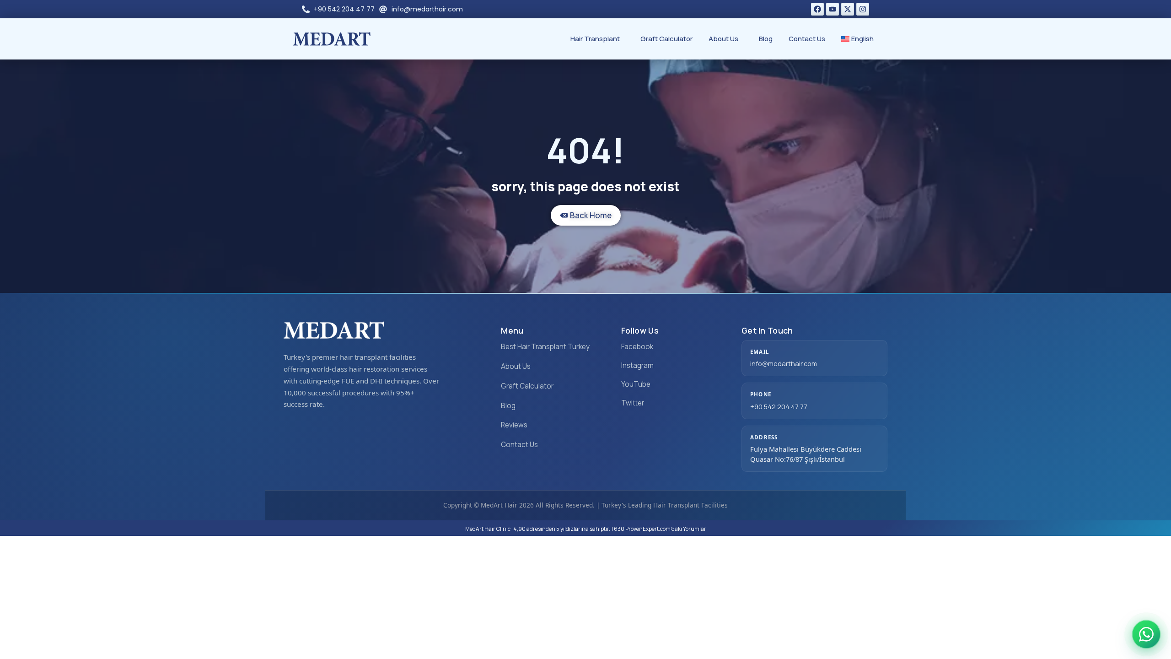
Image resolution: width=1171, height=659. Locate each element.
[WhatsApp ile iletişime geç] (1146, 634)
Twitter (632, 403)
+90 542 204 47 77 (778, 406)
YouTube (635, 384)
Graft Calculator (666, 38)
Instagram (637, 365)
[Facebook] (817, 9)
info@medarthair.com (783, 363)
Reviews (514, 425)
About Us (723, 38)
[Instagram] (862, 9)
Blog (766, 38)
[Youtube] (832, 9)
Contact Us (807, 38)
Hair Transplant (595, 38)
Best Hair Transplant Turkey (545, 346)
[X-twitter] (847, 9)
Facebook (637, 346)
